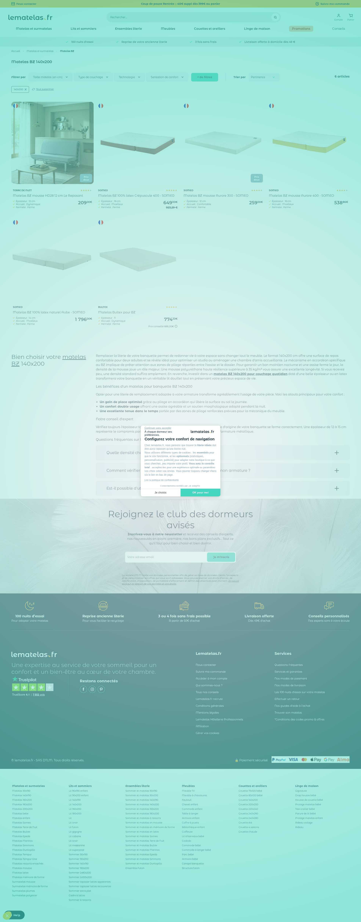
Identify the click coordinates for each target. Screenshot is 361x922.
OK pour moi (200, 492)
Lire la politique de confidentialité (162, 480)
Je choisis (160, 492)
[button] (7, 915)
